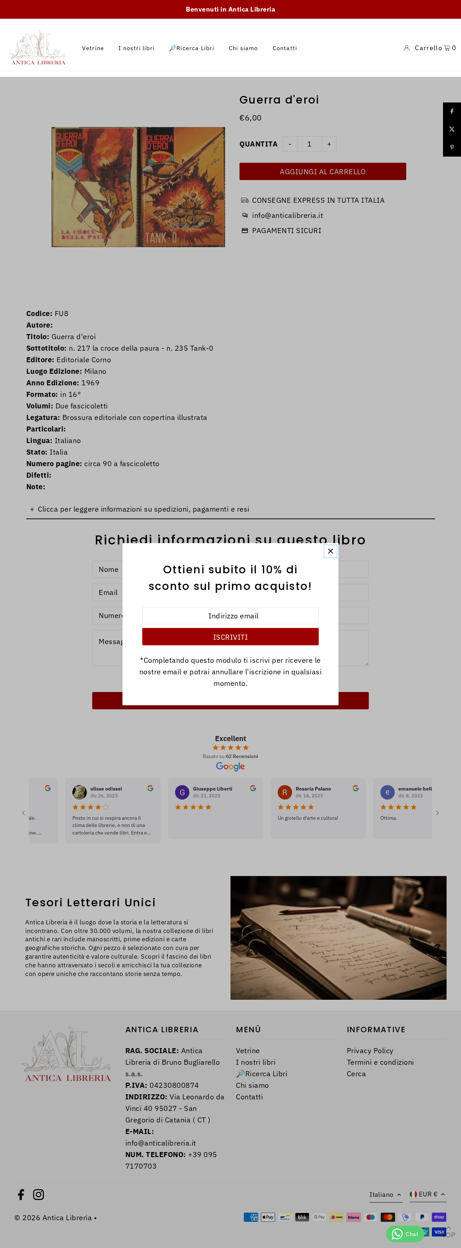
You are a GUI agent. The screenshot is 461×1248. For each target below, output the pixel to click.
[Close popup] (330, 551)
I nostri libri (136, 48)
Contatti (285, 48)
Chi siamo (243, 48)
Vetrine (93, 48)
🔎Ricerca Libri (191, 48)
